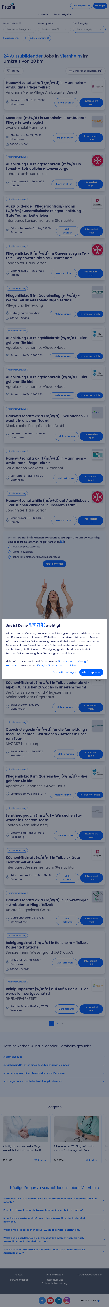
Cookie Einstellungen (64, 672)
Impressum (13, 665)
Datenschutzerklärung (72, 661)
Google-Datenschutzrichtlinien (56, 665)
